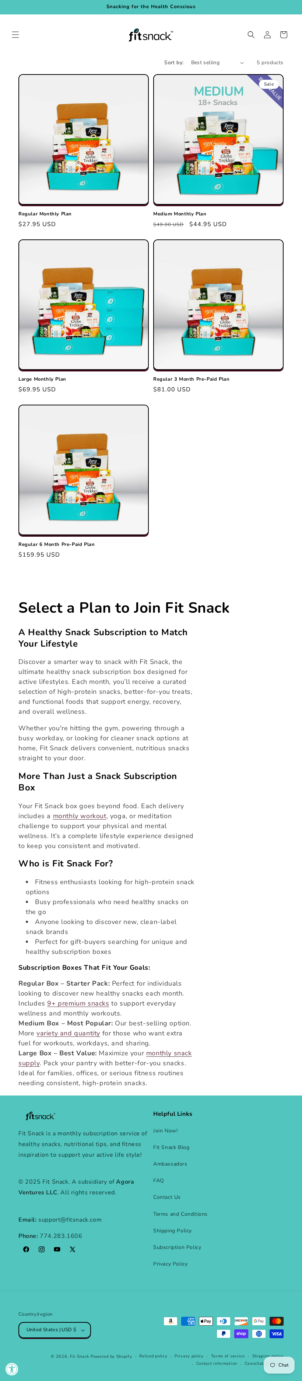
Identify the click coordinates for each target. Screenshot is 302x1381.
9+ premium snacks (78, 1003)
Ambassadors (170, 1163)
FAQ (158, 1180)
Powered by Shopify (111, 1356)
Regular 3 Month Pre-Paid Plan (191, 379)
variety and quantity (68, 1033)
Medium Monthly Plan (179, 214)
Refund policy (153, 1356)
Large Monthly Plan (42, 379)
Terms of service (228, 1356)
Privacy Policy (170, 1263)
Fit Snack (79, 1356)
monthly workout (79, 815)
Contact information (216, 1363)
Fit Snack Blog (171, 1147)
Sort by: (173, 62)
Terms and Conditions (180, 1214)
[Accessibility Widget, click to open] (12, 1369)
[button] (15, 35)
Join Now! (165, 1130)
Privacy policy (189, 1356)
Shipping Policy (172, 1230)
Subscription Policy (177, 1247)
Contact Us (167, 1197)
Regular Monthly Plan (45, 214)
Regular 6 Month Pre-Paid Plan (56, 544)
